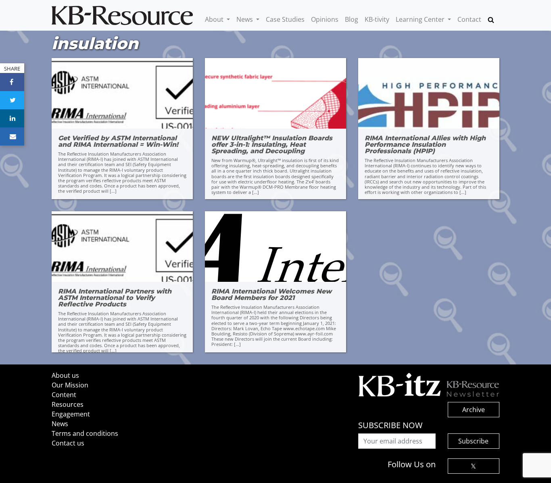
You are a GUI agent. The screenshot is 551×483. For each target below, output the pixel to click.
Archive (473, 409)
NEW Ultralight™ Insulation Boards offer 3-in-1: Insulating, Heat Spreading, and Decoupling (271, 144)
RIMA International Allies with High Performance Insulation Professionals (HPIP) (425, 144)
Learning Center (421, 19)
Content (64, 394)
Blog (351, 19)
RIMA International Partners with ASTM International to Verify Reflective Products (114, 298)
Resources (67, 404)
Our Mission (70, 385)
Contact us (68, 443)
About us (65, 375)
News (245, 19)
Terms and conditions (85, 433)
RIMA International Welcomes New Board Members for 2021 (271, 294)
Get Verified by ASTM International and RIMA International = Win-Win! (118, 141)
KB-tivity (377, 19)
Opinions (324, 19)
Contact (469, 19)
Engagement (71, 414)
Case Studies (285, 19)
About (215, 19)
